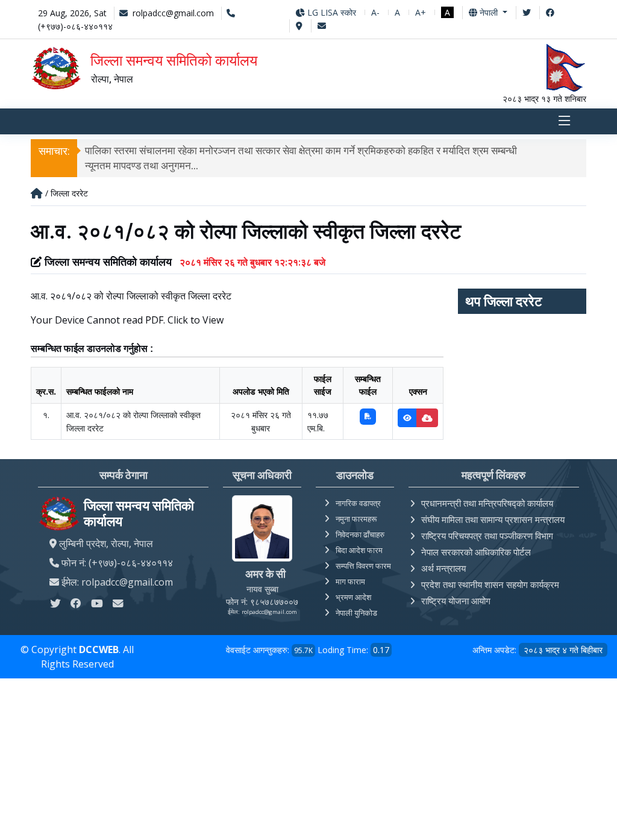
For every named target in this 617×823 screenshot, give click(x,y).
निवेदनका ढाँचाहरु (360, 534)
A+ (420, 12)
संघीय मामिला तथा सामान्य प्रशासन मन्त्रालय (493, 519)
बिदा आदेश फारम (359, 550)
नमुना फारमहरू (356, 518)
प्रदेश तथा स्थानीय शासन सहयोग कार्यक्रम (490, 584)
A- (375, 12)
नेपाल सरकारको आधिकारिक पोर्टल (476, 552)
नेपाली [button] (488, 12)
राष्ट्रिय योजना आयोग (455, 601)
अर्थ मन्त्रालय (443, 568)
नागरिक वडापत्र (358, 503)
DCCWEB (99, 649)
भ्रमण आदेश (353, 597)
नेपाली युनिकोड (356, 612)
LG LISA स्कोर (330, 12)
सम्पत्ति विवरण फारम (363, 565)
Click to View (196, 320)
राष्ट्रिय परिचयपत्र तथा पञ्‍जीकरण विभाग (487, 536)
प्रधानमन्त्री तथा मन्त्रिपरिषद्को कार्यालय (487, 503)
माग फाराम (350, 581)
